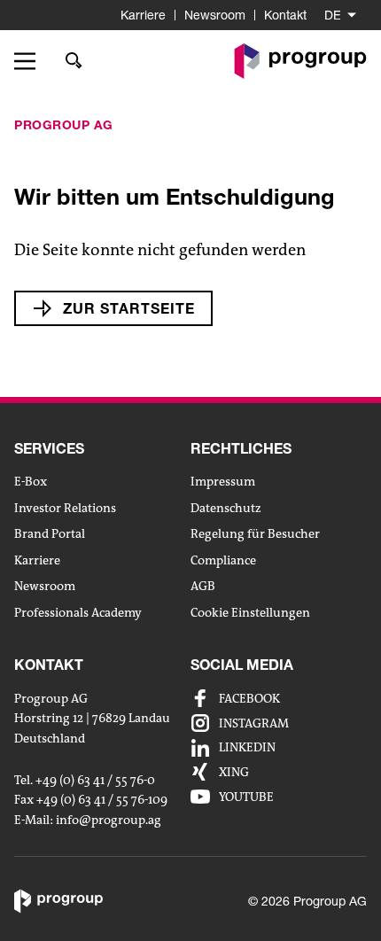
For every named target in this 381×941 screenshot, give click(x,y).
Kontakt (285, 14)
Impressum (222, 481)
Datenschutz (225, 508)
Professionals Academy (78, 612)
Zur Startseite (129, 307)
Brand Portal (49, 533)
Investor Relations (65, 508)
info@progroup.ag (108, 820)
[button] (31, 61)
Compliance (223, 560)
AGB (202, 586)
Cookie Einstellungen (250, 612)
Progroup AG (63, 124)
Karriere (143, 14)
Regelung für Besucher (255, 533)
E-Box (30, 481)
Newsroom (214, 14)
